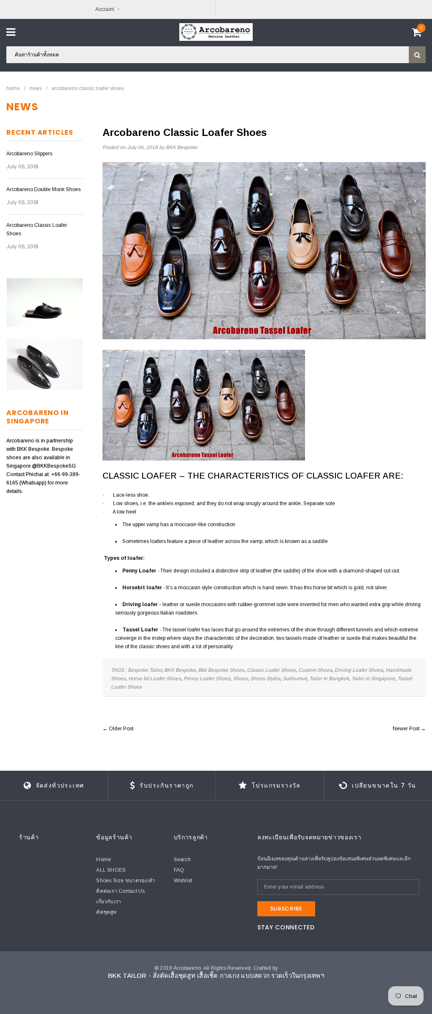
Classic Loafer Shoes (271, 670)
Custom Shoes (315, 670)
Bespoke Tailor (145, 670)
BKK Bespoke (180, 670)
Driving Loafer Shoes (359, 670)
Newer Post (406, 729)
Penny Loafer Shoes (207, 678)
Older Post (121, 729)
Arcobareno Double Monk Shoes (43, 189)
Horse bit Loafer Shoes (154, 678)
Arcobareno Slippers (29, 154)
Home (13, 88)
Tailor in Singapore (373, 678)
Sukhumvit (295, 678)
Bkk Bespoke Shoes (221, 670)
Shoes (240, 678)
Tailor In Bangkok (329, 678)
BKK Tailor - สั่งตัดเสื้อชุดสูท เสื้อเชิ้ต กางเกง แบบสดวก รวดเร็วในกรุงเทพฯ (216, 975)
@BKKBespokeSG (54, 466)
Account (104, 9)
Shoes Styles (265, 678)
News (36, 88)
